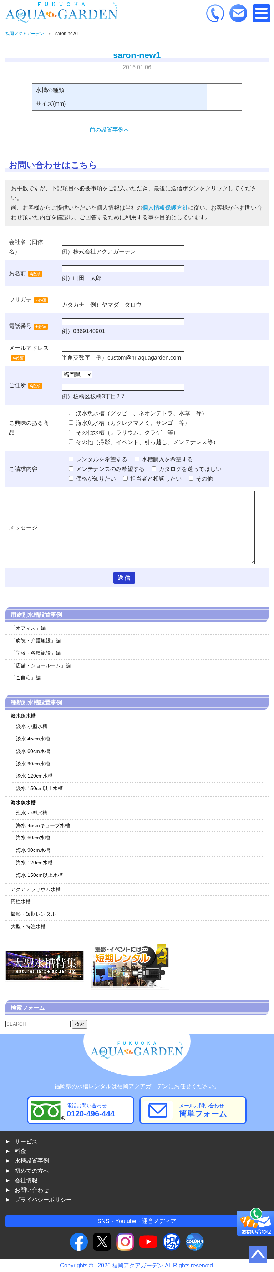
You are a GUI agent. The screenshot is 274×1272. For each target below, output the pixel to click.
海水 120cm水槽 (34, 862)
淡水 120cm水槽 (34, 776)
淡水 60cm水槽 (33, 751)
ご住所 (25, 385)
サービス (26, 1141)
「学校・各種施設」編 (36, 653)
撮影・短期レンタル (33, 914)
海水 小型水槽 (31, 813)
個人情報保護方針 (165, 208)
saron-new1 (137, 55)
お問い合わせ (32, 1190)
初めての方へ (32, 1171)
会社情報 (26, 1180)
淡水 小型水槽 (31, 726)
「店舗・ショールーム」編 (41, 665)
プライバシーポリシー (43, 1200)
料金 (20, 1151)
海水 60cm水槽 (33, 837)
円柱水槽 (21, 901)
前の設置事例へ (110, 130)
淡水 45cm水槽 (33, 738)
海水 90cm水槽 (33, 850)
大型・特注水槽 (28, 926)
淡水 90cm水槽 (33, 763)
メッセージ (23, 527)
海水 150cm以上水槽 (39, 875)
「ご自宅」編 (26, 677)
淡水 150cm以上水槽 (39, 788)
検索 (79, 1024)
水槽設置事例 (32, 1161)
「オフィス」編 (28, 628)
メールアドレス (29, 348)
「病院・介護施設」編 (36, 640)
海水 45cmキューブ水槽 (43, 825)
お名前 (17, 273)
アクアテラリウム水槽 (36, 889)
